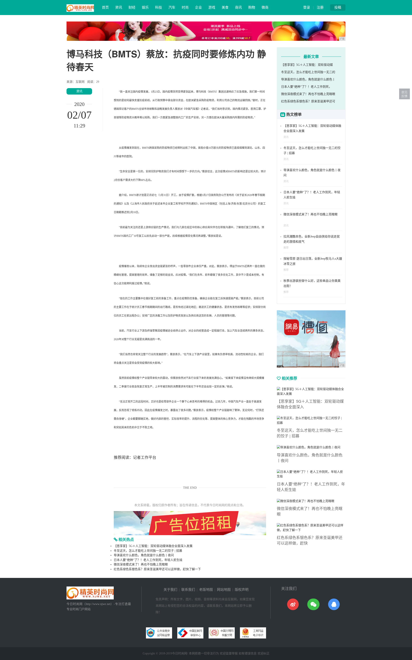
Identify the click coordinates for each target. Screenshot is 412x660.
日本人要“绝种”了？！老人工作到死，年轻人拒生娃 (148, 560)
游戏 (211, 7)
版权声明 (241, 589)
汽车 (171, 7)
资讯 (118, 7)
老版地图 (206, 589)
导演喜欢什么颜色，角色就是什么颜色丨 (308, 79)
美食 (225, 7)
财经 (132, 7)
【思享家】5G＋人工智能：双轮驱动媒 (307, 64)
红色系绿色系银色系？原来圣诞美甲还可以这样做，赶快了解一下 (157, 569)
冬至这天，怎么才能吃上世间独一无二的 (308, 72)
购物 (251, 7)
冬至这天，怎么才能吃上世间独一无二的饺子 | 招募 (148, 550)
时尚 (185, 7)
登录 (306, 7)
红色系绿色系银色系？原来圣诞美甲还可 (308, 101)
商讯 (238, 7)
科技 (158, 7)
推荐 (286, 247)
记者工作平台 (144, 457)
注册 (320, 7)
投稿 (337, 7)
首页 (105, 7)
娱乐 (145, 7)
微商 (265, 7)
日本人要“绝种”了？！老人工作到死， (306, 86)
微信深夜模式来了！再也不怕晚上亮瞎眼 (141, 564)
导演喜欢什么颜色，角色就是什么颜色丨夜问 (144, 555)
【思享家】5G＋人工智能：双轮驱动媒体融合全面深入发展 (153, 546)
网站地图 (224, 589)
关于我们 (170, 589)
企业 (198, 7)
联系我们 (188, 589)
